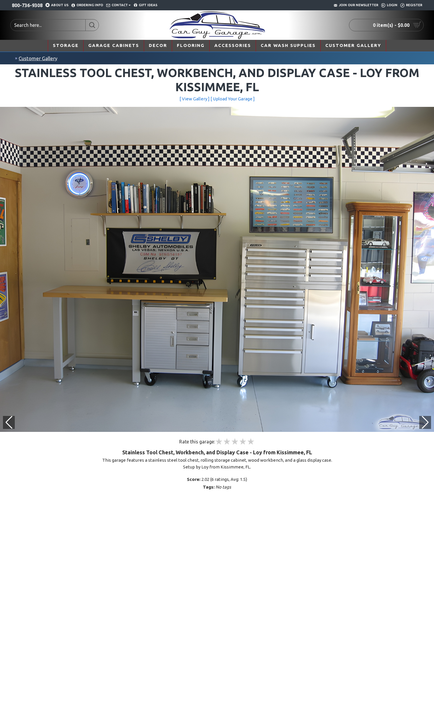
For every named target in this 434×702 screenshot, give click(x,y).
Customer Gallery (38, 58)
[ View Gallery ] (195, 98)
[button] (425, 422)
